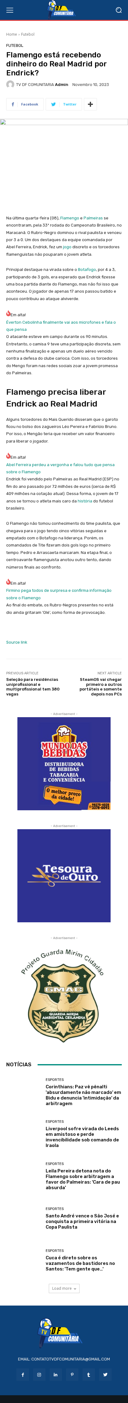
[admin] (11, 84)
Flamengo (69, 218)
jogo (67, 247)
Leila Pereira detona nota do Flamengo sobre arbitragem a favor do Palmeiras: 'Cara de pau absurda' (83, 1179)
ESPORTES (55, 1079)
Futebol (27, 34)
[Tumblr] (89, 1375)
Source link (16, 642)
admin (61, 85)
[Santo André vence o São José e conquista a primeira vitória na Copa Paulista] (23, 1218)
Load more (62, 1288)
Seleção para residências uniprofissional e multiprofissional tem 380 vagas (33, 686)
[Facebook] (22, 1375)
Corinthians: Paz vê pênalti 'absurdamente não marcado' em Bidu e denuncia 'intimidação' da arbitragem (83, 1095)
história (85, 501)
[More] (90, 104)
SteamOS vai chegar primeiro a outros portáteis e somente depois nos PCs (101, 686)
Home (11, 34)
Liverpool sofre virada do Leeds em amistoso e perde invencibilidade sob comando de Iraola (82, 1137)
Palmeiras (93, 218)
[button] (118, 10)
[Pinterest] (72, 1375)
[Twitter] (105, 1375)
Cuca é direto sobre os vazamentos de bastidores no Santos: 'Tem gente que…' (80, 1263)
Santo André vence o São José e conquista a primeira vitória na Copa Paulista (82, 1221)
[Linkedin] (56, 1375)
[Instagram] (39, 1375)
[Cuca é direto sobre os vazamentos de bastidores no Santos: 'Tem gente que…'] (23, 1260)
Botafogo (87, 269)
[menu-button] (9, 10)
